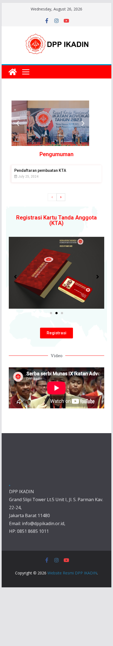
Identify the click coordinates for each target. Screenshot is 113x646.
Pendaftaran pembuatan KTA (40, 170)
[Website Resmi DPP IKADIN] (12, 71)
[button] (17, 123)
